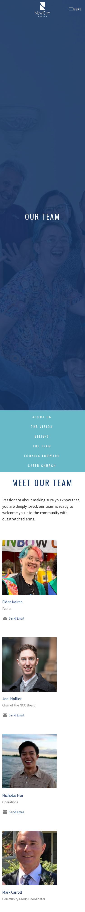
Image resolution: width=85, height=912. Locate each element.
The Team (42, 446)
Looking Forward (42, 456)
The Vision (42, 426)
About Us (42, 416)
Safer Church (42, 465)
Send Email (16, 618)
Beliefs (42, 436)
